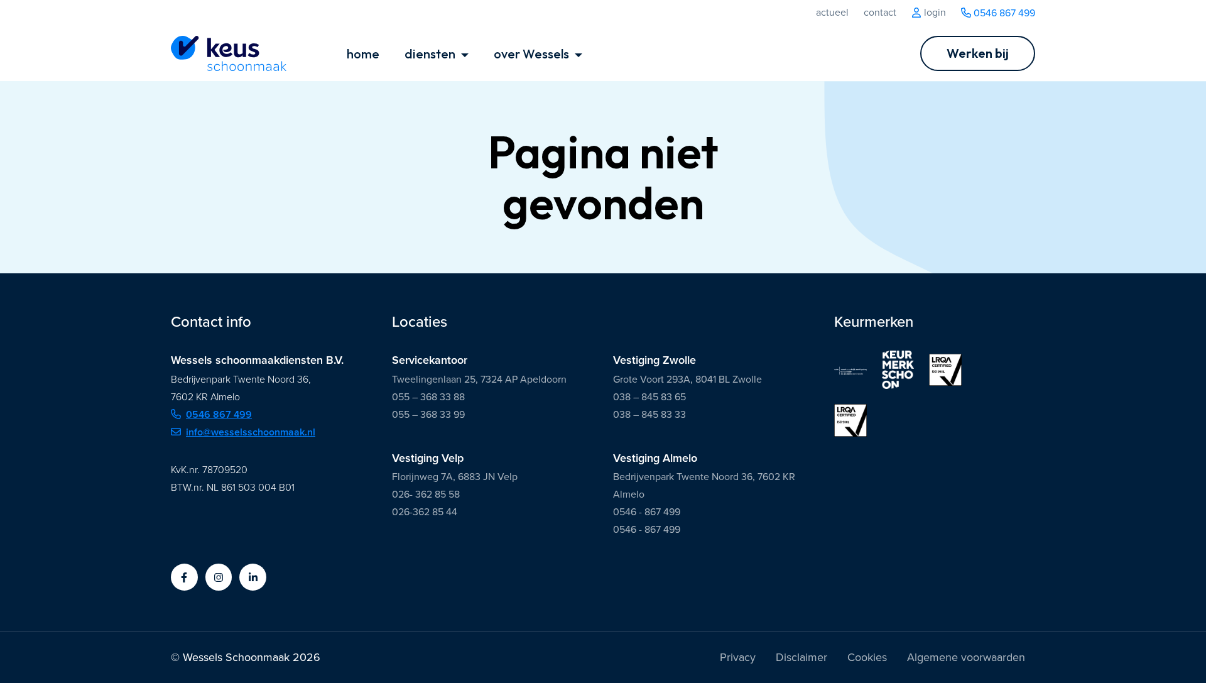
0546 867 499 (1003, 13)
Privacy (738, 657)
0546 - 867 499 (646, 512)
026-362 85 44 (424, 512)
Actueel (832, 13)
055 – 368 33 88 (428, 397)
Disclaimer (801, 657)
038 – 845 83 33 (649, 414)
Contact (880, 13)
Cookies (867, 657)
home (363, 54)
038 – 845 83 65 (649, 397)
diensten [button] (431, 54)
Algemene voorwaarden (966, 657)
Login (933, 13)
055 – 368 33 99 (428, 414)
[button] (184, 577)
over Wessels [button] (533, 54)
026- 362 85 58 (426, 494)
